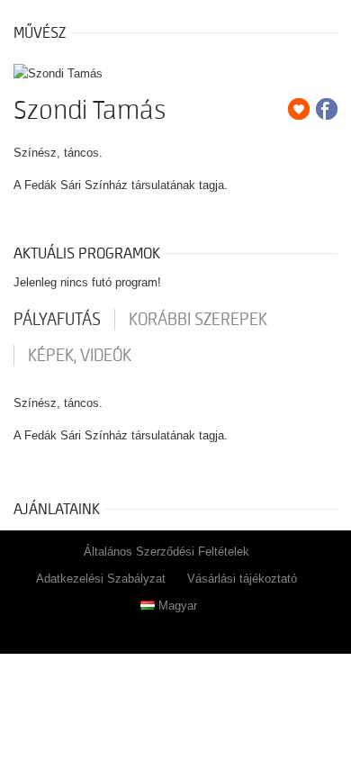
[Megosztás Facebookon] (327, 109)
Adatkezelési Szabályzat (101, 578)
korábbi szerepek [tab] (198, 320)
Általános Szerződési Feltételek (166, 551)
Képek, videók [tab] (79, 356)
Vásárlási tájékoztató (242, 578)
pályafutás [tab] (57, 320)
